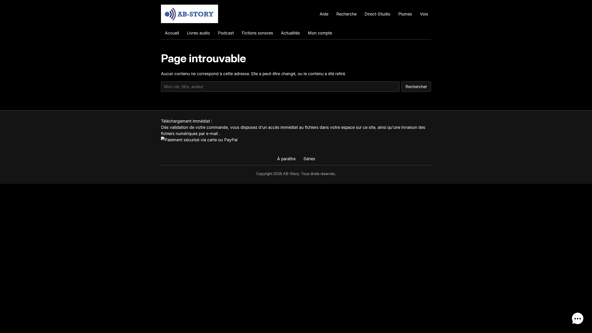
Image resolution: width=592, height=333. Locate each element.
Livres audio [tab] (198, 33)
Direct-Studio (377, 14)
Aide (324, 14)
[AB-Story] (189, 14)
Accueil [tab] (172, 33)
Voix (424, 14)
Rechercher (416, 86)
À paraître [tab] (286, 158)
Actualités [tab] (290, 33)
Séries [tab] (309, 158)
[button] (577, 318)
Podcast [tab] (226, 33)
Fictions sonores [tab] (257, 33)
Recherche (346, 14)
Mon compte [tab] (320, 33)
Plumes (405, 14)
